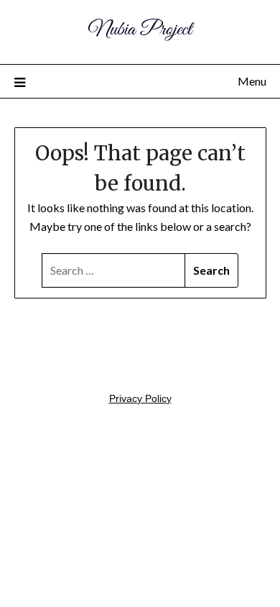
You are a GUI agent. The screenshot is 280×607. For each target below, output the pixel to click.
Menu (252, 81)
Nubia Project (140, 30)
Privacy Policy (140, 398)
